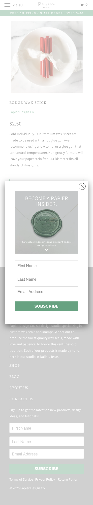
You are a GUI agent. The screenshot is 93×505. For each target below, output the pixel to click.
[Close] (82, 185)
